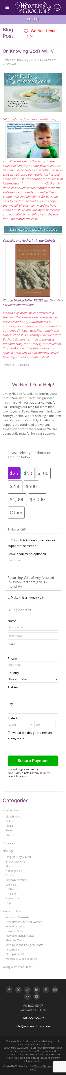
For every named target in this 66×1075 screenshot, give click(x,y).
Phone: (12, 658)
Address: (13, 687)
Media (9, 825)
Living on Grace (15, 931)
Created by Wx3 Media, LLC (17, 1066)
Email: (12, 644)
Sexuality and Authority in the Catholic (29, 240)
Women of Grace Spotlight (21, 958)
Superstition (13, 898)
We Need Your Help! (40, 33)
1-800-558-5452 (33, 1018)
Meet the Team (15, 940)
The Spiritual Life (15, 954)
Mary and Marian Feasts (20, 935)
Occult (9, 875)
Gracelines (23, 365)
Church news (13, 816)
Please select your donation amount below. (29, 454)
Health (12, 894)
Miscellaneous (14, 866)
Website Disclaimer (44, 1066)
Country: (13, 673)
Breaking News (12, 810)
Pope (9, 830)
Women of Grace (13, 911)
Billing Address (19, 610)
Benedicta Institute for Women (24, 922)
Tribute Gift (17, 529)
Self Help (11, 884)
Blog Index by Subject (18, 857)
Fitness (12, 889)
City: (10, 704)
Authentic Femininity (18, 917)
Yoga (9, 903)
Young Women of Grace (17, 967)
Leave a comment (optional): (27, 554)
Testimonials (13, 949)
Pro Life (10, 835)
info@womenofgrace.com (33, 1026)
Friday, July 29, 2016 (27, 60)
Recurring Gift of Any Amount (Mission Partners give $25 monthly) (31, 582)
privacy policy (39, 772)
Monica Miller (23, 300)
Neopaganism (14, 870)
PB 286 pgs (41, 300)
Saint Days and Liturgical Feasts (24, 945)
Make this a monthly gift (27, 597)
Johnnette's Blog (15, 926)
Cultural (10, 821)
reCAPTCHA (14, 772)
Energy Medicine (15, 861)
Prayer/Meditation (16, 880)
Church (8, 300)
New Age (8, 851)
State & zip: (15, 718)
